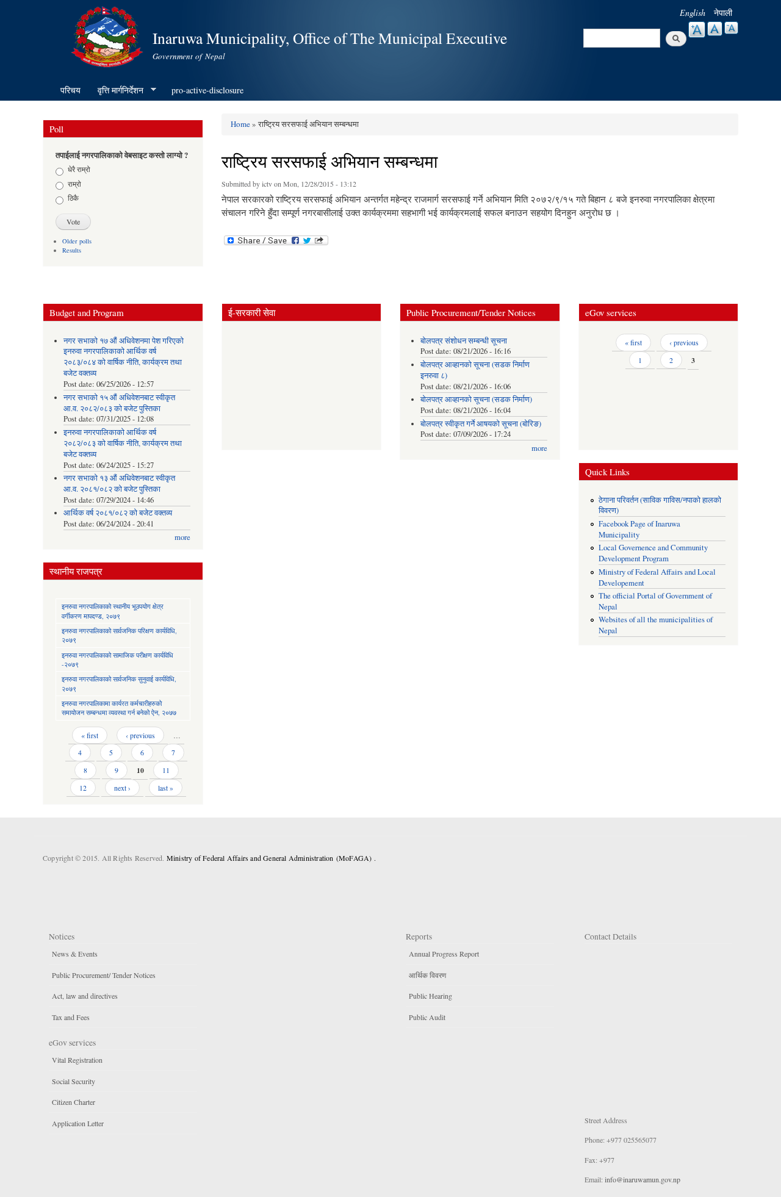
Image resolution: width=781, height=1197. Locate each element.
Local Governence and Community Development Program (653, 553)
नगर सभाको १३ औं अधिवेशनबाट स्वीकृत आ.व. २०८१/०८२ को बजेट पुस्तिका (119, 483)
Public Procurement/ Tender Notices (104, 975)
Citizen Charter (73, 1102)
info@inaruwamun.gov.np (642, 1179)
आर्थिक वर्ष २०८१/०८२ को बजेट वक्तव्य (117, 513)
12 (83, 788)
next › (122, 788)
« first (89, 735)
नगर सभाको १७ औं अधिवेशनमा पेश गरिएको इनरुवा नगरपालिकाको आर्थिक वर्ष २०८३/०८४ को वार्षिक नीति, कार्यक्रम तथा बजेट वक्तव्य (123, 357)
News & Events (75, 953)
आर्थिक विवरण (427, 975)
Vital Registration (77, 1060)
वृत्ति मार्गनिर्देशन (116, 90)
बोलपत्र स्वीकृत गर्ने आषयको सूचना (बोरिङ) (480, 424)
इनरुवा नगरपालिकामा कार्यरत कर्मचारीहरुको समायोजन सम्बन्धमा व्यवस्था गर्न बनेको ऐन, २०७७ (119, 708)
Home (240, 123)
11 (166, 770)
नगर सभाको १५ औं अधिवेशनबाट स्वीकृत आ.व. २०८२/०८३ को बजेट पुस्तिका (119, 403)
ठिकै (73, 198)
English (692, 12)
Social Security (73, 1081)
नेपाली (723, 12)
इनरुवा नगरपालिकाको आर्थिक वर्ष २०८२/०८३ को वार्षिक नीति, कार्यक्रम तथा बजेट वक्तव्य (122, 443)
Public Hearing (430, 996)
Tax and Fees (71, 1017)
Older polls (77, 241)
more (182, 537)
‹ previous (140, 735)
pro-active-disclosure (207, 90)
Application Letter (78, 1123)
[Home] (109, 35)
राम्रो (74, 184)
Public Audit (427, 1017)
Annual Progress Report (444, 953)
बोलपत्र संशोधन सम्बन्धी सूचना (463, 341)
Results (71, 250)
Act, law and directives (85, 996)
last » (165, 788)
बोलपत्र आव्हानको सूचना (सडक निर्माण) (476, 399)
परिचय (70, 90)
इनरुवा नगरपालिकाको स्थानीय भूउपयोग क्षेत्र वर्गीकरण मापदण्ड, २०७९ (113, 611)
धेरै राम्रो (79, 169)
